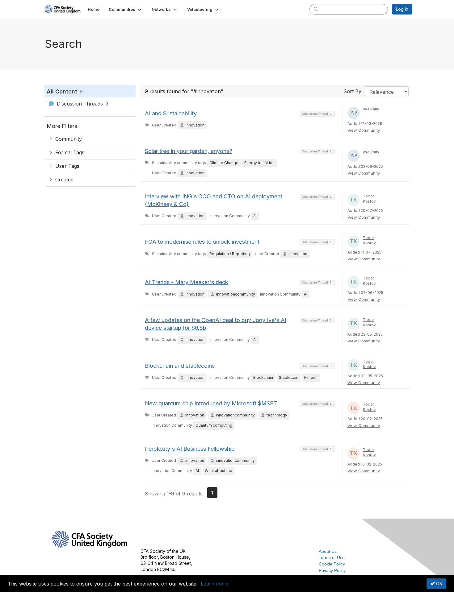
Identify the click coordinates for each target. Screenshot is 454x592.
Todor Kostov (369, 199)
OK (438, 583)
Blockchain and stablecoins (180, 365)
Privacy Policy (332, 570)
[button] (125, 9)
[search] (315, 9)
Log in (402, 9)
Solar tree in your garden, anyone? (188, 151)
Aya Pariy (371, 109)
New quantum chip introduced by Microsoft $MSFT (211, 403)
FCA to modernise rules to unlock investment (202, 241)
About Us (328, 551)
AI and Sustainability (171, 113)
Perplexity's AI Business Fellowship (190, 448)
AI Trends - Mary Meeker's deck (186, 282)
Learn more (214, 584)
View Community (363, 130)
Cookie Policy (332, 563)
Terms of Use (332, 557)
